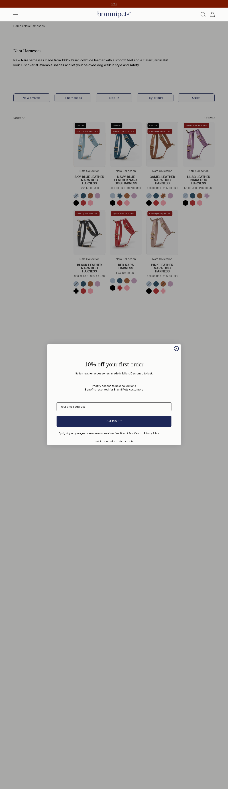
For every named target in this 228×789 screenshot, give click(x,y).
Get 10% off (114, 421)
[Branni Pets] (114, 14)
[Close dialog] (176, 348)
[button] (203, 14)
